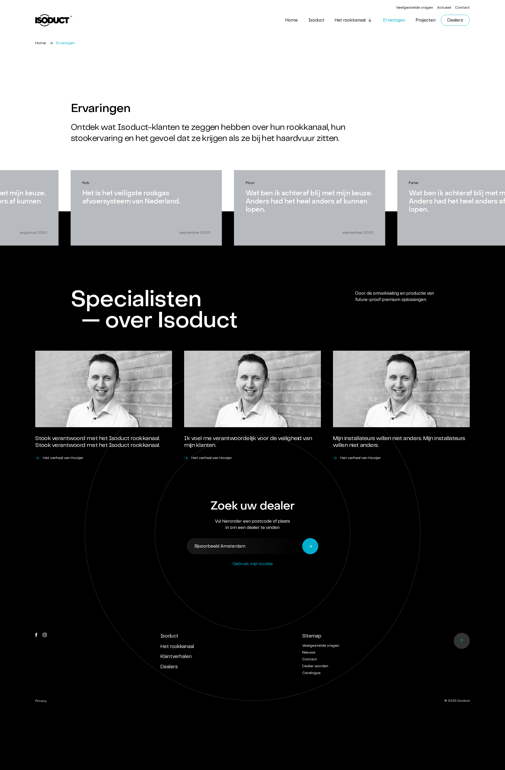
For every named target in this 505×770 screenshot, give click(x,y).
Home (291, 20)
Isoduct (316, 20)
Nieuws (308, 652)
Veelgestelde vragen (414, 7)
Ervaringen (394, 20)
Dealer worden (315, 666)
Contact (462, 7)
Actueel (444, 7)
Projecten (426, 20)
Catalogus (311, 673)
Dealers (455, 20)
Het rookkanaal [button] (350, 20)
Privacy (41, 701)
